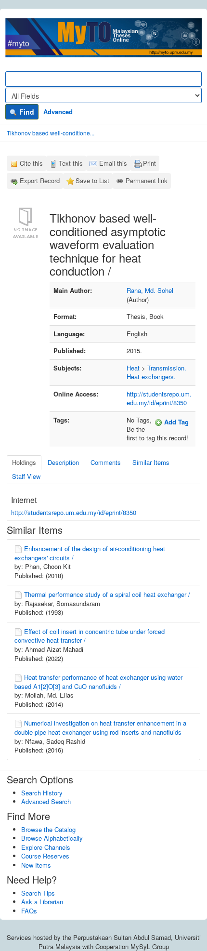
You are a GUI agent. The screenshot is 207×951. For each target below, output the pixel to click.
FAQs (29, 910)
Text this (71, 163)
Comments (106, 462)
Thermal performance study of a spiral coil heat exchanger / (107, 594)
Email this (113, 163)
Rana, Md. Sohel (150, 290)
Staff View (26, 476)
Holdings (24, 462)
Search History (42, 792)
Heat (133, 367)
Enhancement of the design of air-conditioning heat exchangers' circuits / (89, 553)
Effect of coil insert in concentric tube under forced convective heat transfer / (89, 636)
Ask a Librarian (42, 901)
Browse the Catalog (48, 829)
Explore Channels (45, 847)
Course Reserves (45, 855)
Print (149, 163)
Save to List (92, 180)
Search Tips (38, 893)
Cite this (31, 163)
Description (63, 462)
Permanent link (147, 180)
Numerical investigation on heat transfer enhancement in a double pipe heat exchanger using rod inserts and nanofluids (100, 727)
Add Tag (175, 421)
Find (25, 112)
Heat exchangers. (151, 376)
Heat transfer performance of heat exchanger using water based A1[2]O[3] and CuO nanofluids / (98, 682)
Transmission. (166, 367)
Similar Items (150, 462)
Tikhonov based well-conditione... (50, 133)
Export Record (40, 180)
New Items (36, 865)
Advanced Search (46, 801)
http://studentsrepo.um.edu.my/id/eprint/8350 (159, 398)
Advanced (58, 111)
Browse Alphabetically (52, 838)
